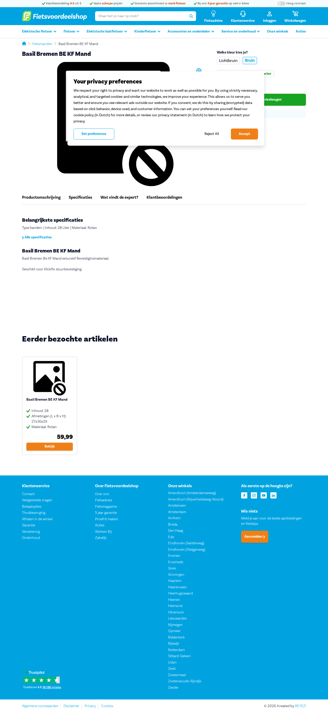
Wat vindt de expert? (119, 197)
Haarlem (174, 581)
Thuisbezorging (33, 512)
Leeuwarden (177, 618)
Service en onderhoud (238, 31)
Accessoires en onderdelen (189, 31)
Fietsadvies (103, 500)
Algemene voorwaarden (40, 706)
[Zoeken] (191, 16)
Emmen (174, 556)
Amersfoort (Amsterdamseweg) (192, 493)
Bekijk (50, 446)
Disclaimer (71, 706)
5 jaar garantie (106, 512)
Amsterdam (177, 512)
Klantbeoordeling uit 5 (63, 3)
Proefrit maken (106, 519)
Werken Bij (103, 531)
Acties (301, 31)
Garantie (28, 525)
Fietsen (69, 31)
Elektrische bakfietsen (105, 31)
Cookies (107, 706)
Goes (172, 568)
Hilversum (176, 612)
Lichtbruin (228, 60)
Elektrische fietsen (37, 31)
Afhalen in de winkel (37, 519)
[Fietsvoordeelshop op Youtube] (264, 495)
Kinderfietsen (145, 31)
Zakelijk (101, 538)
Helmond (175, 606)
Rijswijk (173, 643)
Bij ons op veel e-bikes (223, 3)
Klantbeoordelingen (164, 197)
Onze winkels (277, 31)
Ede (171, 537)
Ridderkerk (176, 637)
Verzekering (31, 531)
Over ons (102, 494)
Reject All (211, 134)
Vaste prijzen (107, 3)
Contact (28, 494)
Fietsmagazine (106, 506)
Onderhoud (31, 538)
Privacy (90, 706)
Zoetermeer (177, 675)
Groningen (176, 574)
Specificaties (80, 197)
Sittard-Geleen (179, 656)
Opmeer (174, 631)
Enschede (175, 562)
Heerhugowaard (180, 593)
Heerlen (174, 600)
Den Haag (175, 530)
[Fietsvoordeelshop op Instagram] (254, 495)
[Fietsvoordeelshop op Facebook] (244, 495)
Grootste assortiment (160, 3)
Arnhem (174, 518)
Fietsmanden (42, 44)
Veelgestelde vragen (37, 500)
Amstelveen (177, 505)
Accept (244, 134)
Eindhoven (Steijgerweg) (186, 549)
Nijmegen (175, 625)
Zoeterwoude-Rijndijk (184, 681)
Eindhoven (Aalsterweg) (186, 543)
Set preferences (93, 134)
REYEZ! (300, 706)
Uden (172, 662)
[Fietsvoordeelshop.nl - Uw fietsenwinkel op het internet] (54, 16)
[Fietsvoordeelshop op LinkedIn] (273, 495)
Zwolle (173, 687)
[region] (165, 108)
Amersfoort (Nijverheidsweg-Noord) (195, 499)
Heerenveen (177, 587)
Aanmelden (253, 536)
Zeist (172, 668)
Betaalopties (31, 506)
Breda (172, 524)
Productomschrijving (41, 197)
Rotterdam (176, 650)
